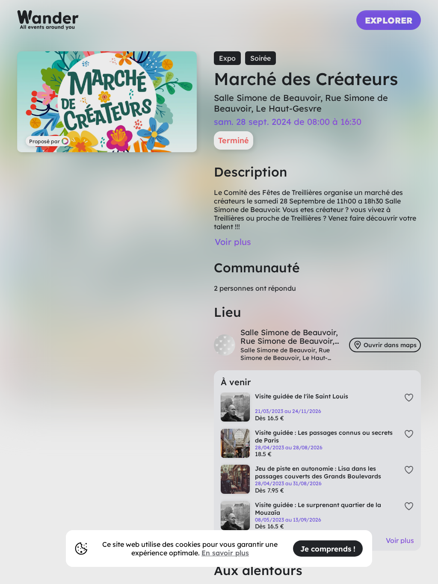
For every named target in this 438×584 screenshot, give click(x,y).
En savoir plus (225, 553)
